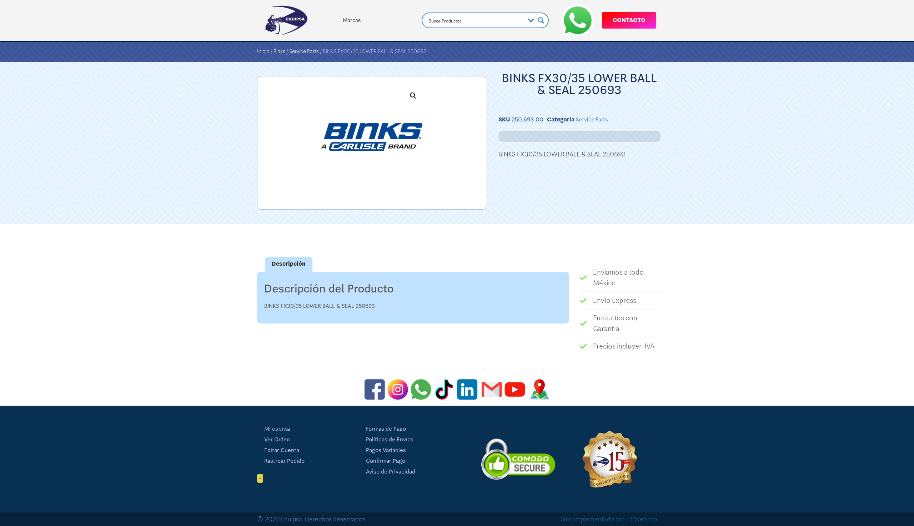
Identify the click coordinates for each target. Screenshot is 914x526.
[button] (413, 95)
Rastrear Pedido (284, 461)
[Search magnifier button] (541, 20)
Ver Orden (277, 440)
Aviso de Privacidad (390, 472)
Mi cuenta (277, 429)
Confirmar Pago (385, 461)
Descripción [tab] (289, 264)
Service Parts (304, 51)
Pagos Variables (386, 450)
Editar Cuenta (281, 450)
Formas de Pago (386, 429)
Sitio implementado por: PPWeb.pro (609, 519)
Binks (279, 51)
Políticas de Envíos (389, 440)
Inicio (263, 51)
